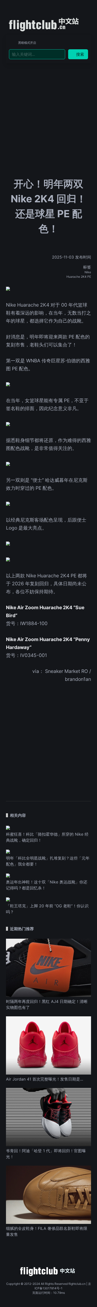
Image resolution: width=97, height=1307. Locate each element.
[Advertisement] (48, 104)
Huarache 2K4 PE (78, 276)
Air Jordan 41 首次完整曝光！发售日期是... (44, 1079)
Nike (88, 272)
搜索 (80, 54)
